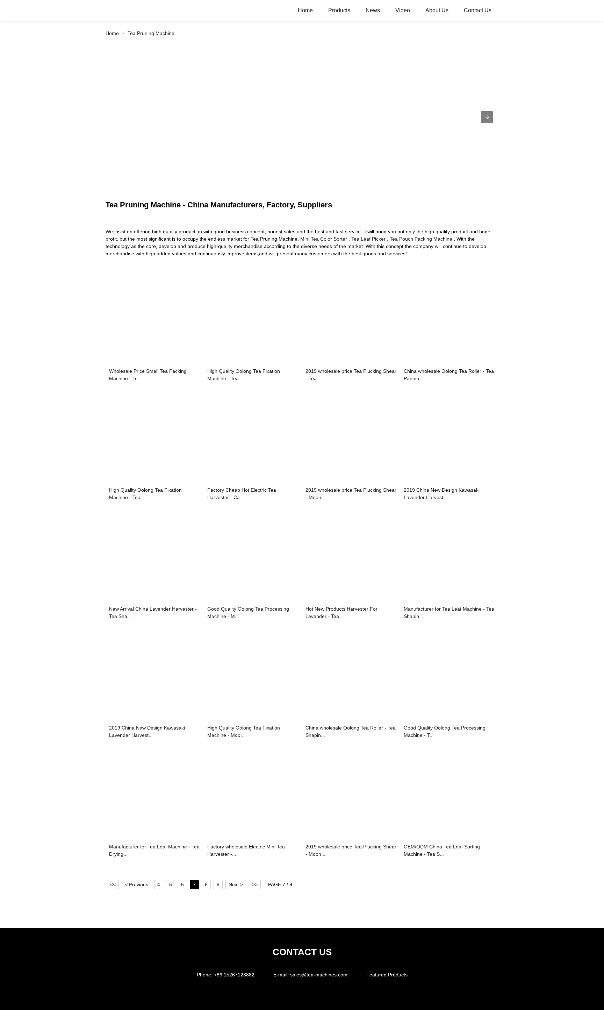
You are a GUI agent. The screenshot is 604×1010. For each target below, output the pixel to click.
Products (339, 10)
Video (402, 10)
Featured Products (387, 974)
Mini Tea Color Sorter (323, 239)
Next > (236, 884)
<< (113, 884)
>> (255, 884)
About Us (436, 10)
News (373, 10)
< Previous (136, 884)
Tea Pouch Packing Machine (421, 239)
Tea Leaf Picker (368, 239)
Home (305, 10)
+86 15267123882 (234, 974)
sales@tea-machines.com (318, 974)
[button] (487, 117)
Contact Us (477, 10)
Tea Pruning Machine (151, 33)
